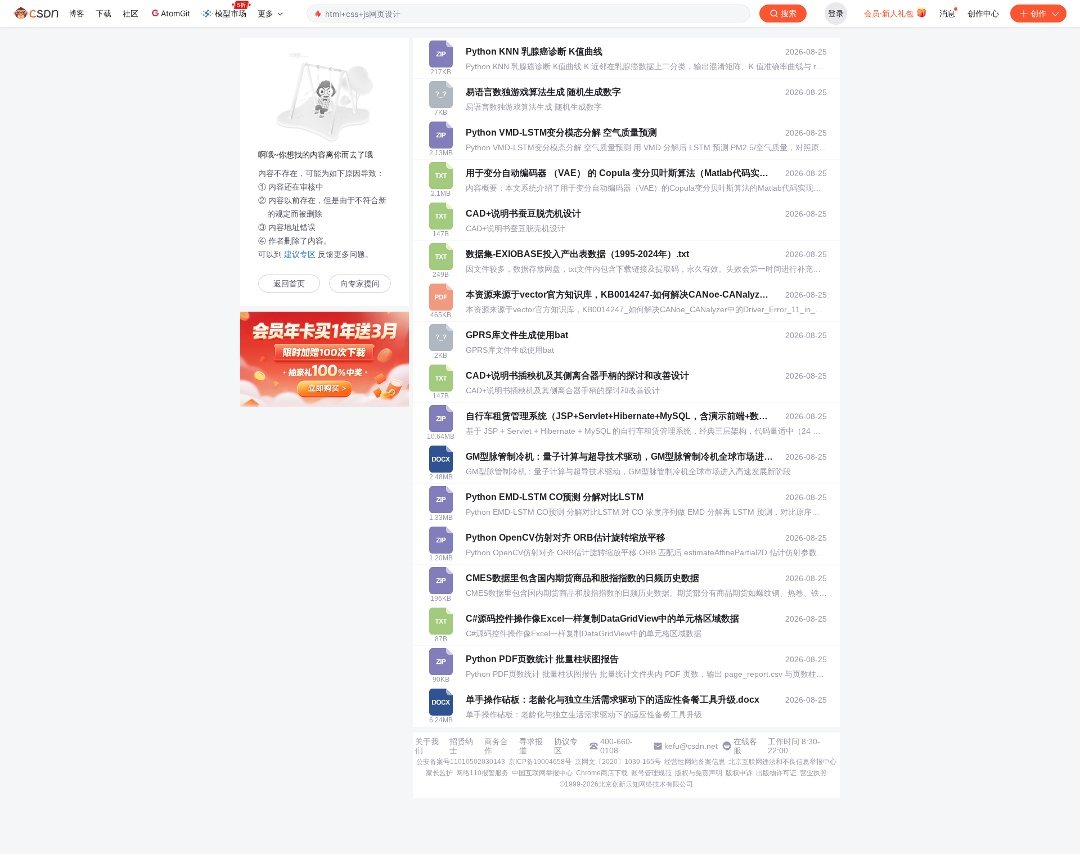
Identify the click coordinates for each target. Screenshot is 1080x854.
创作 (1038, 13)
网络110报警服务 (482, 773)
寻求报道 (531, 746)
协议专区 (566, 746)
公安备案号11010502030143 (460, 762)
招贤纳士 (461, 746)
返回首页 (289, 284)
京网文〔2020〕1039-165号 (618, 762)
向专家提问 (360, 284)
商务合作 (496, 746)
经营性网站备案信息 (694, 762)
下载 (103, 13)
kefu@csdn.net (691, 745)
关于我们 (427, 746)
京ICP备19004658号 (540, 762)
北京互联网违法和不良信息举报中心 (782, 762)
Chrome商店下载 (602, 773)
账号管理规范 (651, 773)
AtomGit (175, 13)
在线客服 (745, 746)
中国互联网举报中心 (542, 773)
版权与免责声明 (698, 773)
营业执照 (813, 773)
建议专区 (300, 254)
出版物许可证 (776, 773)
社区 (130, 13)
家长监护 (439, 773)
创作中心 (983, 13)
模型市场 (230, 13)
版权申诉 (739, 773)
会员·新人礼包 (890, 13)
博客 (76, 13)
